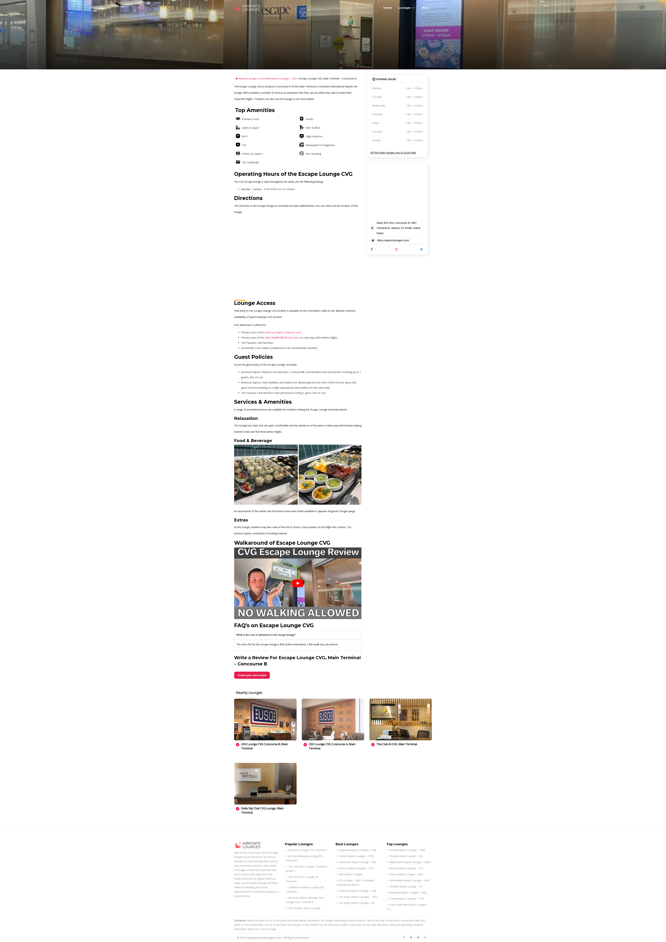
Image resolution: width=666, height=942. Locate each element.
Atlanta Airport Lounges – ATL (407, 868)
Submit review (417, 304)
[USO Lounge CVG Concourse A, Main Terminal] (333, 719)
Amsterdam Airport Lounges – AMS (410, 880)
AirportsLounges (247, 78)
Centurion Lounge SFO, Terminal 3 (307, 850)
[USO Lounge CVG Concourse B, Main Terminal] (265, 719)
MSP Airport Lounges (351, 874)
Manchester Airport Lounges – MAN (410, 862)
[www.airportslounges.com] (247, 7)
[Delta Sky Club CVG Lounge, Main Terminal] (265, 783)
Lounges (405, 7)
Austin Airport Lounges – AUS (406, 874)
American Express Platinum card (283, 332)
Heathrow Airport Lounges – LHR (357, 890)
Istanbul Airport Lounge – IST (406, 886)
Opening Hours (385, 79)
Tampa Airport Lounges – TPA (407, 898)
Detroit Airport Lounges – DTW (356, 856)
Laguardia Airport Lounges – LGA (357, 850)
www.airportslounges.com (264, 938)
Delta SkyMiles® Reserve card (281, 337)
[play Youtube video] (297, 583)
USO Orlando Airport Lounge (304, 908)
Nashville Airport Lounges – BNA (408, 892)
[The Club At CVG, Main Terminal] (400, 719)
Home (387, 7)
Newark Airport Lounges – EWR (407, 850)
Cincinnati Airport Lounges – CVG (278, 78)
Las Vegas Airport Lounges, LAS (357, 903)
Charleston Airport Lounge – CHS (357, 862)
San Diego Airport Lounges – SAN (358, 896)
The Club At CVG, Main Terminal (396, 744)
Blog (425, 7)
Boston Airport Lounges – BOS (356, 868)
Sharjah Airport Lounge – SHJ (406, 856)
